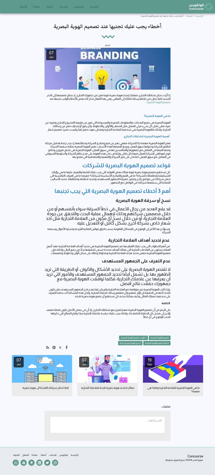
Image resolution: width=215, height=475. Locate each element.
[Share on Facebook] (66, 347)
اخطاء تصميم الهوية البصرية (157, 343)
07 (84, 362)
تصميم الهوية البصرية (158, 102)
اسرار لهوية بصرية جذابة (130, 343)
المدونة (189, 16)
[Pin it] (54, 347)
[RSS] (48, 347)
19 (149, 362)
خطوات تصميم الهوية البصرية (133, 337)
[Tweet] (60, 347)
